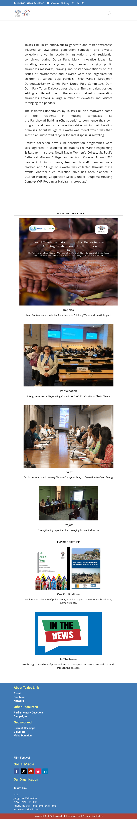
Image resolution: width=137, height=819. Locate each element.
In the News (68, 659)
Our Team (19, 697)
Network (19, 700)
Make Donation (23, 735)
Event (68, 472)
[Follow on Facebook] (16, 771)
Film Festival (22, 757)
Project (68, 524)
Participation (68, 391)
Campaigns (20, 716)
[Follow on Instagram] (38, 771)
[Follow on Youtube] (31, 771)
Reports (68, 310)
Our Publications (68, 594)
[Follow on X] (24, 771)
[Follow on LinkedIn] (45, 771)
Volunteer (19, 731)
